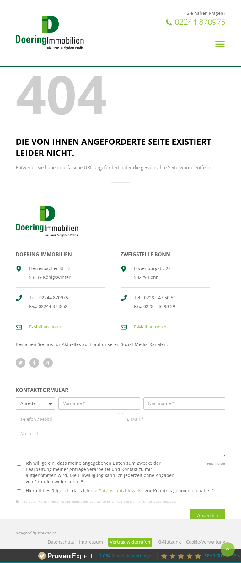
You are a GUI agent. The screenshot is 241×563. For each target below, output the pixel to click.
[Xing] (48, 363)
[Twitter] (20, 363)
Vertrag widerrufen (130, 542)
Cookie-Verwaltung (205, 542)
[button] (220, 43)
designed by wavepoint (36, 533)
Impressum (91, 542)
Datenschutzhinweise (121, 491)
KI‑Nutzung (169, 542)
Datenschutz (61, 542)
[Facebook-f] (34, 363)
